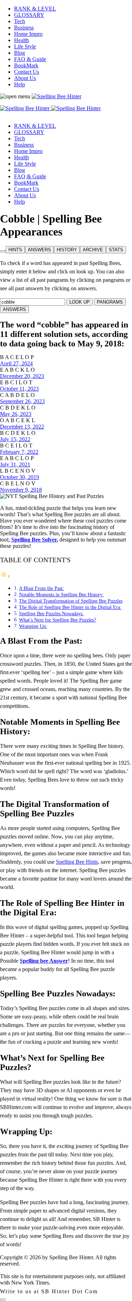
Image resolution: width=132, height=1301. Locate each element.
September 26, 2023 (22, 401)
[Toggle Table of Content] (5, 576)
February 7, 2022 (19, 452)
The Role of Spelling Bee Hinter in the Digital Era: (70, 607)
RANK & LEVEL (35, 9)
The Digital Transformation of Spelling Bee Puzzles (70, 601)
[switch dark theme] (3, 1300)
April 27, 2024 (16, 363)
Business (24, 28)
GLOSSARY (29, 15)
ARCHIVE (93, 249)
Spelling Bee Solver (34, 540)
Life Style (25, 46)
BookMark (26, 65)
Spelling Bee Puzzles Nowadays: (51, 613)
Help (19, 84)
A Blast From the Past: (41, 588)
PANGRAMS (110, 302)
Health (21, 40)
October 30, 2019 (19, 477)
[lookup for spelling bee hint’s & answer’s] (3, 251)
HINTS (15, 249)
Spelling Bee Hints (77, 862)
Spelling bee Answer (44, 961)
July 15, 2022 (15, 439)
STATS (116, 249)
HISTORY (67, 249)
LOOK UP (79, 302)
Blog (19, 53)
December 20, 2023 (22, 376)
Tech (19, 21)
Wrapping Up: (33, 626)
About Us (25, 78)
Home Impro (28, 34)
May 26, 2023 (15, 414)
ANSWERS (39, 249)
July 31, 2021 (15, 464)
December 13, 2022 (22, 427)
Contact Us (26, 72)
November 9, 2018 (21, 490)
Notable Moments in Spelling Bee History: (61, 594)
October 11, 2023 (19, 389)
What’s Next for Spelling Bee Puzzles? (57, 620)
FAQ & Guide (30, 59)
